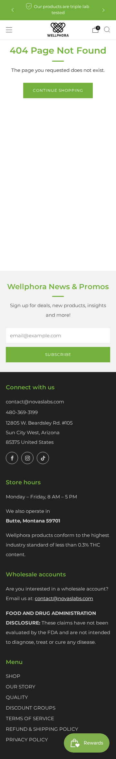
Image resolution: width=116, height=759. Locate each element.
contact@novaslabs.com (35, 402)
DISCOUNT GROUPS (30, 708)
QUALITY (17, 697)
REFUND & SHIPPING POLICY (42, 729)
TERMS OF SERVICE (30, 718)
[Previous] (12, 10)
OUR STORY (20, 687)
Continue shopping (58, 90)
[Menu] (9, 30)
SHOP (13, 676)
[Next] (103, 10)
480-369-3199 (22, 412)
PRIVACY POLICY (27, 740)
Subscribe (58, 354)
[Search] (107, 29)
